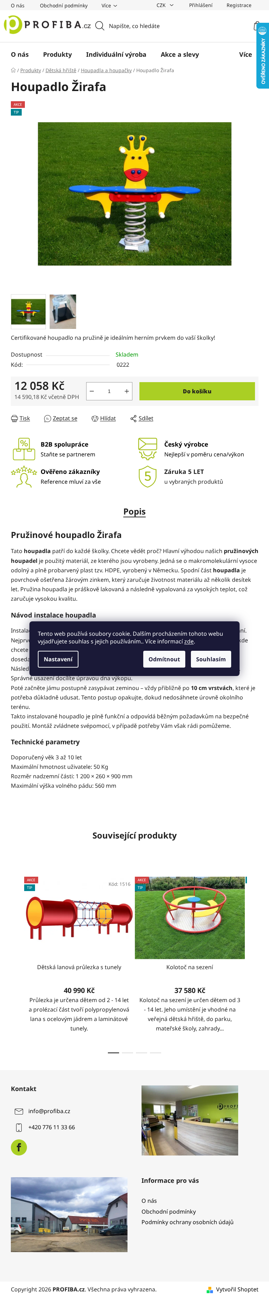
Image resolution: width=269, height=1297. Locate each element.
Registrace (239, 5)
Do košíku (197, 391)
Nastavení (58, 659)
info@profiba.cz (49, 1111)
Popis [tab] (134, 511)
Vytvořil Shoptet (237, 1289)
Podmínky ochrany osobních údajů (188, 1222)
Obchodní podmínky (64, 5)
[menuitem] (20, 54)
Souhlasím (211, 659)
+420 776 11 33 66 (51, 1127)
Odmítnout (164, 659)
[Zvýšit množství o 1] (127, 391)
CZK (162, 5)
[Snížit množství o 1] (92, 391)
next (252, 962)
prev (16, 962)
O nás (18, 5)
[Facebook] (19, 1147)
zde (189, 641)
